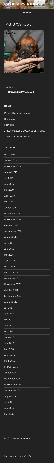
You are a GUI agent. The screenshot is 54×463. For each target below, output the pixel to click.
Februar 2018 (11, 272)
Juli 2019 (8, 178)
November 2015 (12, 384)
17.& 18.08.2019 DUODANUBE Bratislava (24, 130)
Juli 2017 (8, 308)
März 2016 (9, 361)
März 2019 (9, 201)
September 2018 (13, 231)
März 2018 (9, 266)
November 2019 (12, 166)
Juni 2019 (9, 184)
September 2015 (13, 390)
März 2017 (9, 331)
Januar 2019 (10, 207)
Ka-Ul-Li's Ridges (23, 4)
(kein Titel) (9, 125)
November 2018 (12, 219)
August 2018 (10, 237)
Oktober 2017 (11, 290)
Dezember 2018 (12, 213)
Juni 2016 (9, 343)
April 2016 (9, 355)
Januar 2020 (10, 160)
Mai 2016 (9, 349)
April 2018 (9, 260)
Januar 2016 (10, 372)
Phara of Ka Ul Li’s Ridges (17, 113)
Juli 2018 (8, 243)
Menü (28, 12)
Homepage (10, 119)
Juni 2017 (9, 313)
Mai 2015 (9, 414)
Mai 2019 (9, 190)
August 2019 (10, 172)
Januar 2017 (10, 337)
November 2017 (12, 284)
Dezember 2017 (12, 278)
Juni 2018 (9, 249)
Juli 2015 (8, 402)
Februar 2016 (11, 367)
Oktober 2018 (11, 225)
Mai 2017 (9, 319)
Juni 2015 (9, 408)
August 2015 (10, 396)
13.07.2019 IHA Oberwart (17, 136)
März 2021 (9, 154)
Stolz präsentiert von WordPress (19, 456)
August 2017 (10, 302)
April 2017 (9, 325)
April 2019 (9, 196)
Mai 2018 (9, 254)
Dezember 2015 (12, 378)
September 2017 (12, 296)
